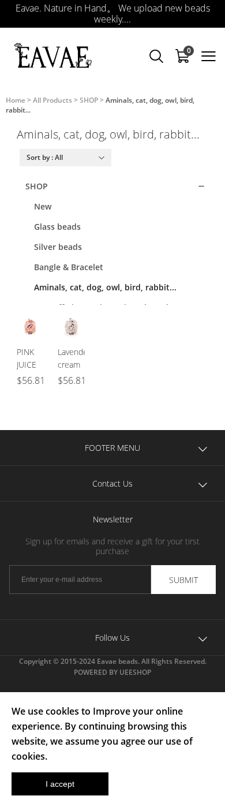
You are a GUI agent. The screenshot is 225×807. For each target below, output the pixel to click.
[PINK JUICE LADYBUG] (30, 326)
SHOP (89, 100)
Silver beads (58, 246)
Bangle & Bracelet (68, 266)
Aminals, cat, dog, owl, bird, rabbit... (105, 287)
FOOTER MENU (112, 447)
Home (15, 100)
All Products (52, 100)
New (42, 206)
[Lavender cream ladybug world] (71, 326)
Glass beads (57, 226)
